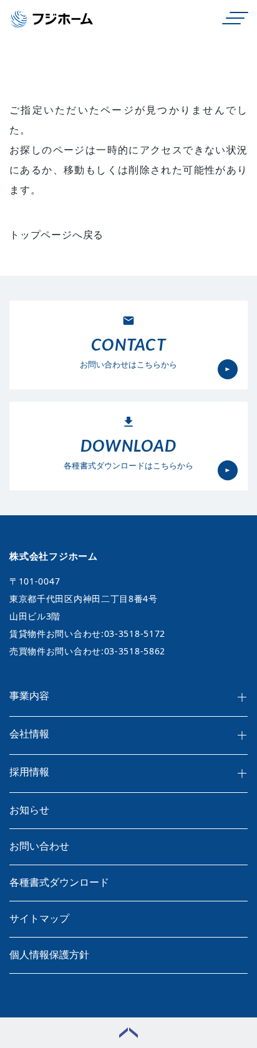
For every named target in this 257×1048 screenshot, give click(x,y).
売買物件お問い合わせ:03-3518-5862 (87, 651)
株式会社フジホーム (53, 556)
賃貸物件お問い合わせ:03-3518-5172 (87, 633)
